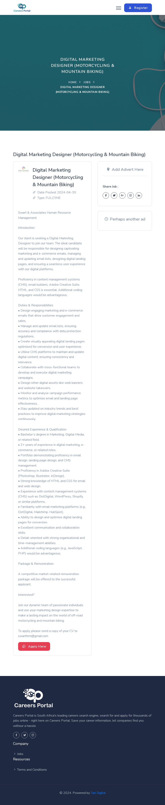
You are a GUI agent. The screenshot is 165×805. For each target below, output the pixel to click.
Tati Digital (98, 793)
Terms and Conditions (31, 769)
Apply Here (36, 646)
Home (72, 82)
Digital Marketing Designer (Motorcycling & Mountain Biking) (58, 177)
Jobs (87, 82)
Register (140, 8)
